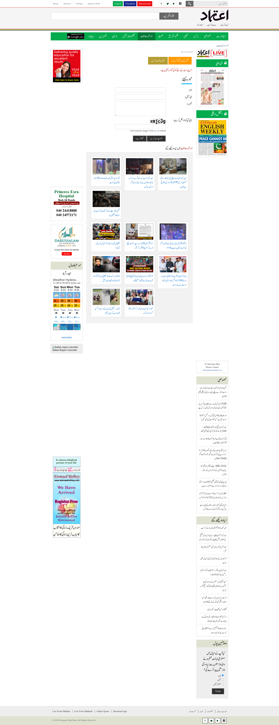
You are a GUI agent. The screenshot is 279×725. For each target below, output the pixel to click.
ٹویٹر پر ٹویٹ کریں (158, 60)
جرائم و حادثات (146, 36)
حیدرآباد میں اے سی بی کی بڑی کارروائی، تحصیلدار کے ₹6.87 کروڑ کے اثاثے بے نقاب (173, 182)
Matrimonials (145, 3)
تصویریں (103, 36)
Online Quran (103, 711)
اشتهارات (210, 711)
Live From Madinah (83, 711)
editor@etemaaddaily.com (212, 370)
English (117, 3)
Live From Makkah (61, 711)
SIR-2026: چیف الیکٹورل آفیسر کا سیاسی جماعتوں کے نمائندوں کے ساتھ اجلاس (214, 470)
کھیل (186, 36)
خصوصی (207, 36)
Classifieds (130, 3)
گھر (227, 46)
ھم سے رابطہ (192, 711)
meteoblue (67, 337)
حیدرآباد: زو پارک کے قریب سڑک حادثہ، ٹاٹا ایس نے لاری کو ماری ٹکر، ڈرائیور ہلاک (141, 182)
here (155, 131)
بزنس (196, 36)
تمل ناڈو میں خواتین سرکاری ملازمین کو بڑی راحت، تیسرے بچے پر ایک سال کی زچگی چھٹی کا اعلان (212, 392)
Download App (120, 711)
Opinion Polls (94, 3)
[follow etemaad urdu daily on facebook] (161, 3)
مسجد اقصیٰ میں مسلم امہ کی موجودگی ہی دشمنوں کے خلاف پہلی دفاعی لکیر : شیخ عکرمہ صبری (213, 586)
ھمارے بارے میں (222, 711)
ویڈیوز (91, 36)
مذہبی (114, 36)
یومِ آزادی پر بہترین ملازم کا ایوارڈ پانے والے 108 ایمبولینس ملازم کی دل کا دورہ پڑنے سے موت (173, 280)
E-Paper (79, 3)
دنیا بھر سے (221, 36)
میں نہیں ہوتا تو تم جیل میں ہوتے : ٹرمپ (214, 528)
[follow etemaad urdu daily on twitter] (167, 3)
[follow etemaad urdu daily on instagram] (180, 3)
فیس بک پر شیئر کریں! (180, 60)
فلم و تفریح (173, 36)
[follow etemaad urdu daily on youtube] (174, 3)
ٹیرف (201, 711)
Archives (67, 3)
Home (55, 3)
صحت (160, 36)
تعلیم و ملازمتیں (129, 36)
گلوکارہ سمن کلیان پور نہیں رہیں (217, 609)
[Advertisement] (212, 208)
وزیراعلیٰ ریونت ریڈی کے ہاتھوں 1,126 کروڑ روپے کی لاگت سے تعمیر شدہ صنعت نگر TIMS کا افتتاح (213, 454)
